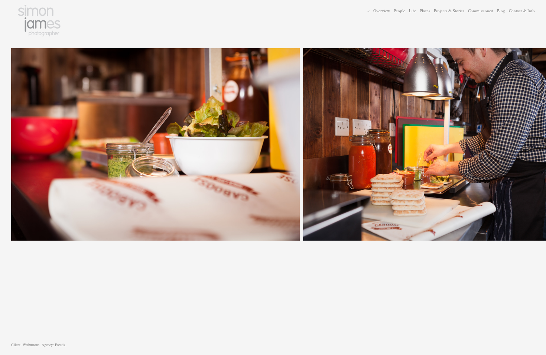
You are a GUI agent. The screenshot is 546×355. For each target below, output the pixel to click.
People (399, 10)
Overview (381, 10)
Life (412, 10)
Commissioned (480, 10)
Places (425, 10)
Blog (501, 10)
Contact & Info (522, 10)
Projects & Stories (449, 10)
